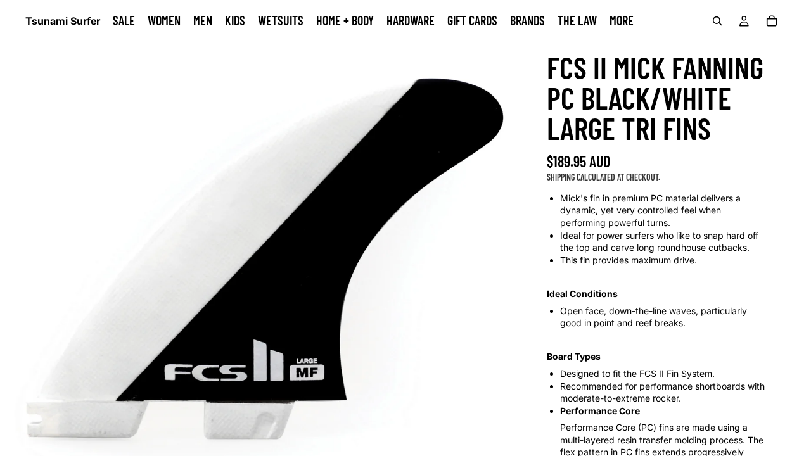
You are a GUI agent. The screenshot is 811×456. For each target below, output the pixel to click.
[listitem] (621, 21)
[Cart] (772, 21)
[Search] (717, 21)
